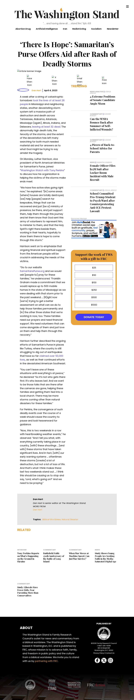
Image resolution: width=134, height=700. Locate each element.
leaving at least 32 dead (46, 126)
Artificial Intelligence (47, 28)
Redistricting (79, 28)
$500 (94, 297)
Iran (65, 28)
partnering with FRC (46, 661)
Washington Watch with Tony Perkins (42, 170)
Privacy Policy (98, 653)
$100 (93, 282)
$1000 (94, 304)
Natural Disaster (70, 519)
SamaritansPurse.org (32, 271)
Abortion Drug (23, 28)
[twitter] (54, 81)
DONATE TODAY (94, 317)
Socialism (96, 28)
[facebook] (29, 81)
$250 (94, 289)
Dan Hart (36, 90)
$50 (94, 275)
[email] (79, 81)
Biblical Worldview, (52, 519)
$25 (94, 267)
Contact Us (109, 653)
